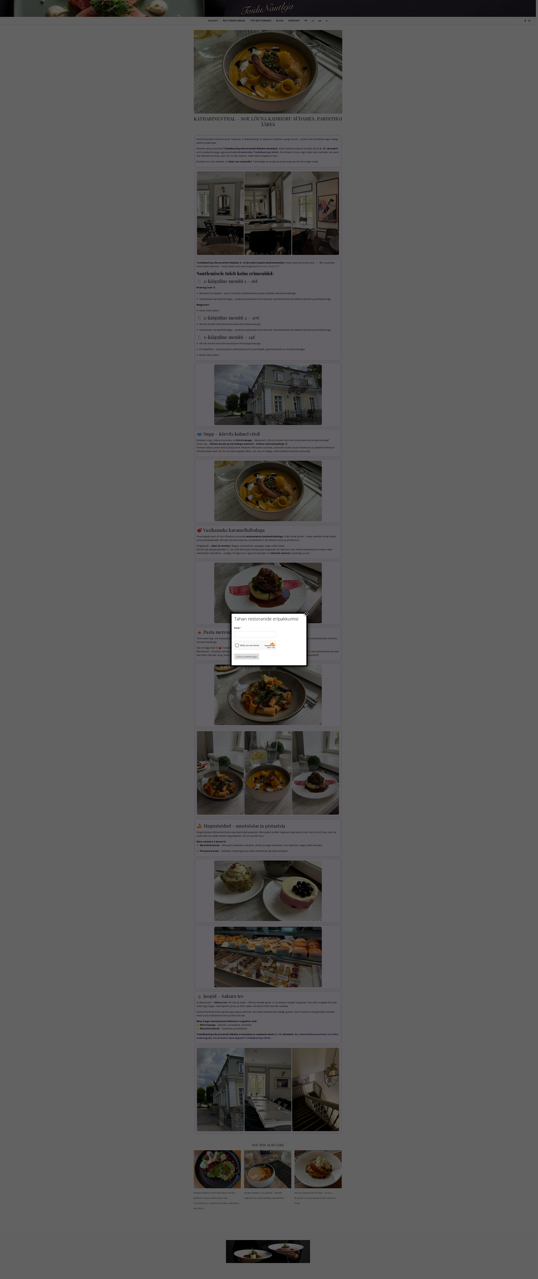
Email (237, 628)
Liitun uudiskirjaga (246, 656)
